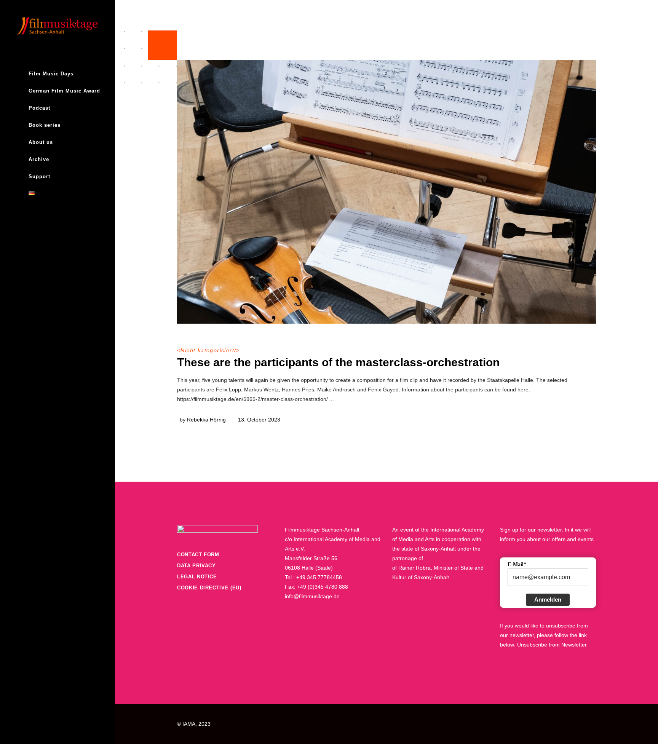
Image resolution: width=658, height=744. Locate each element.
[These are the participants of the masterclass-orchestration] (386, 192)
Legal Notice (197, 577)
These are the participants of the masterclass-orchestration (338, 362)
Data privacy (196, 565)
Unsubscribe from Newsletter (552, 645)
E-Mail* (517, 564)
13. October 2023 (259, 420)
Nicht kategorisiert (207, 350)
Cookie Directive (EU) (209, 588)
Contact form (198, 554)
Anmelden (547, 599)
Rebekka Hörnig (206, 420)
